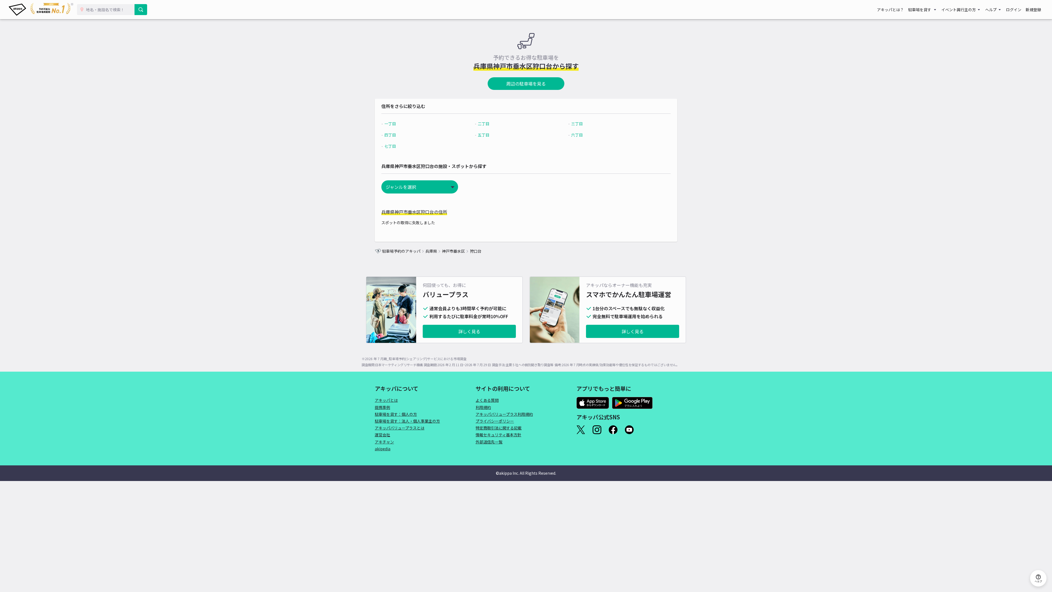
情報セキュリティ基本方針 (498, 434)
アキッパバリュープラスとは (399, 428)
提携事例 (382, 407)
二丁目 (483, 123)
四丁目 (390, 135)
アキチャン (384, 442)
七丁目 (390, 146)
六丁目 (577, 135)
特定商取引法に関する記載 (499, 428)
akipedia (382, 448)
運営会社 (382, 434)
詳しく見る (469, 331)
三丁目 (577, 123)
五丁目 (483, 135)
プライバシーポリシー (495, 421)
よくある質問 (487, 400)
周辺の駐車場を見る (526, 83)
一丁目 (390, 123)
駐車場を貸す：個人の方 (396, 414)
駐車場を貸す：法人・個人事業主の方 (407, 421)
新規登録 (1033, 9)
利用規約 (483, 407)
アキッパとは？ (890, 9)
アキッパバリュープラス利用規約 (504, 414)
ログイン (1013, 9)
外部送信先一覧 (489, 442)
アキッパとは (386, 400)
